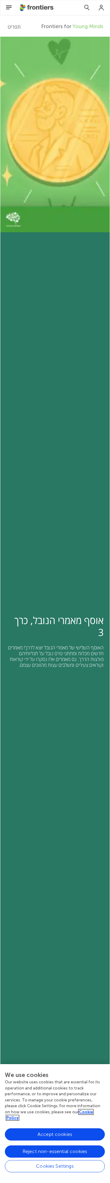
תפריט (14, 26)
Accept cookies (54, 1134)
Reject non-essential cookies (55, 1151)
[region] (55, 1122)
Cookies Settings (55, 1166)
